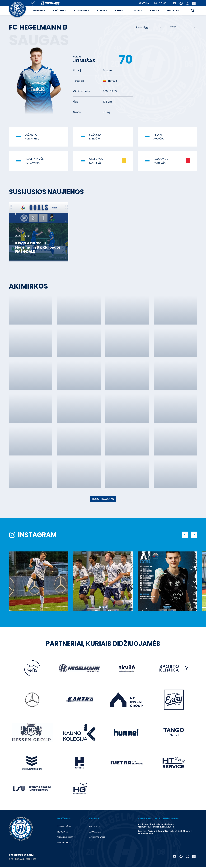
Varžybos (58, 10)
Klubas (101, 10)
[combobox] (148, 27)
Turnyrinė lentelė (66, 837)
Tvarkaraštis (64, 826)
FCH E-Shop (160, 3)
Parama (154, 10)
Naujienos (39, 10)
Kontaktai (173, 10)
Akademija (144, 3)
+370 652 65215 (145, 833)
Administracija (97, 837)
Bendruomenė (64, 842)
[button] (192, 10)
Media (136, 10)
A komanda (95, 831)
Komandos (80, 10)
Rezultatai (62, 831)
